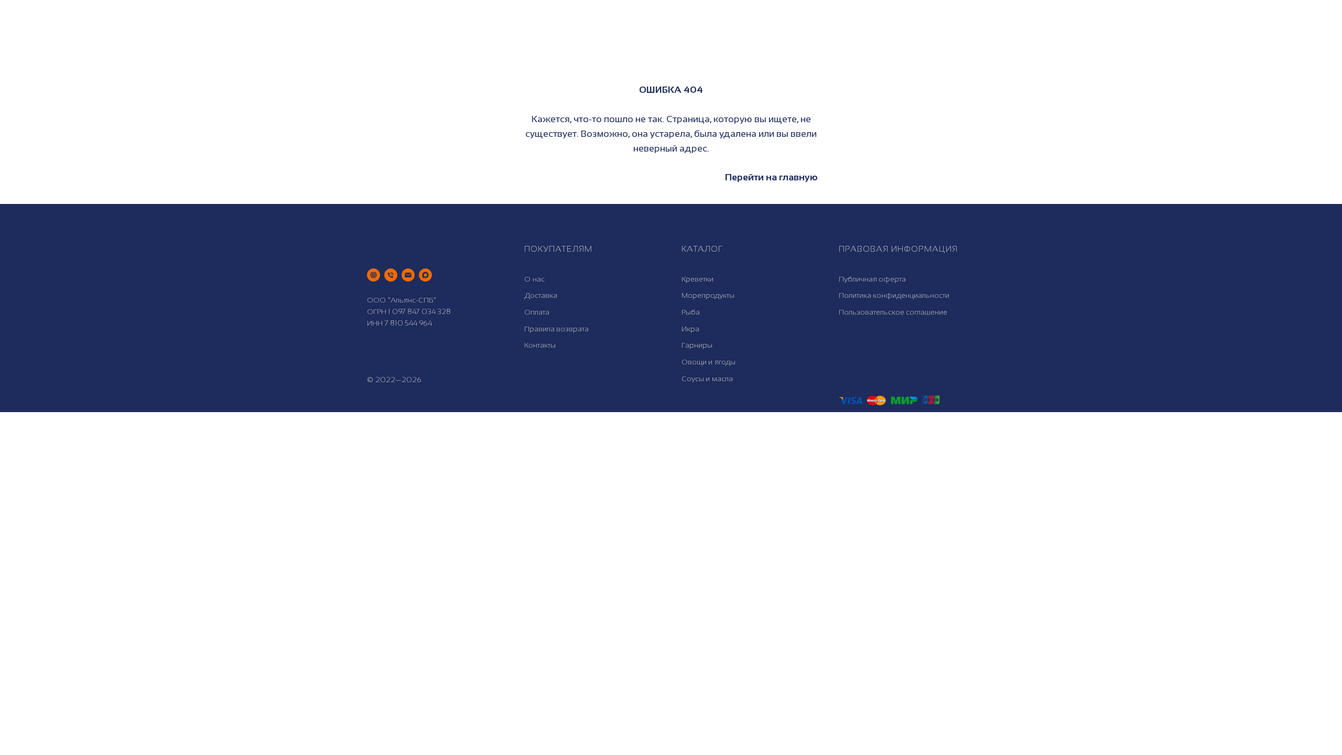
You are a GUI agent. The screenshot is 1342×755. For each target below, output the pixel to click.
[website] (373, 275)
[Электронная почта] (408, 275)
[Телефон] (390, 275)
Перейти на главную (771, 177)
